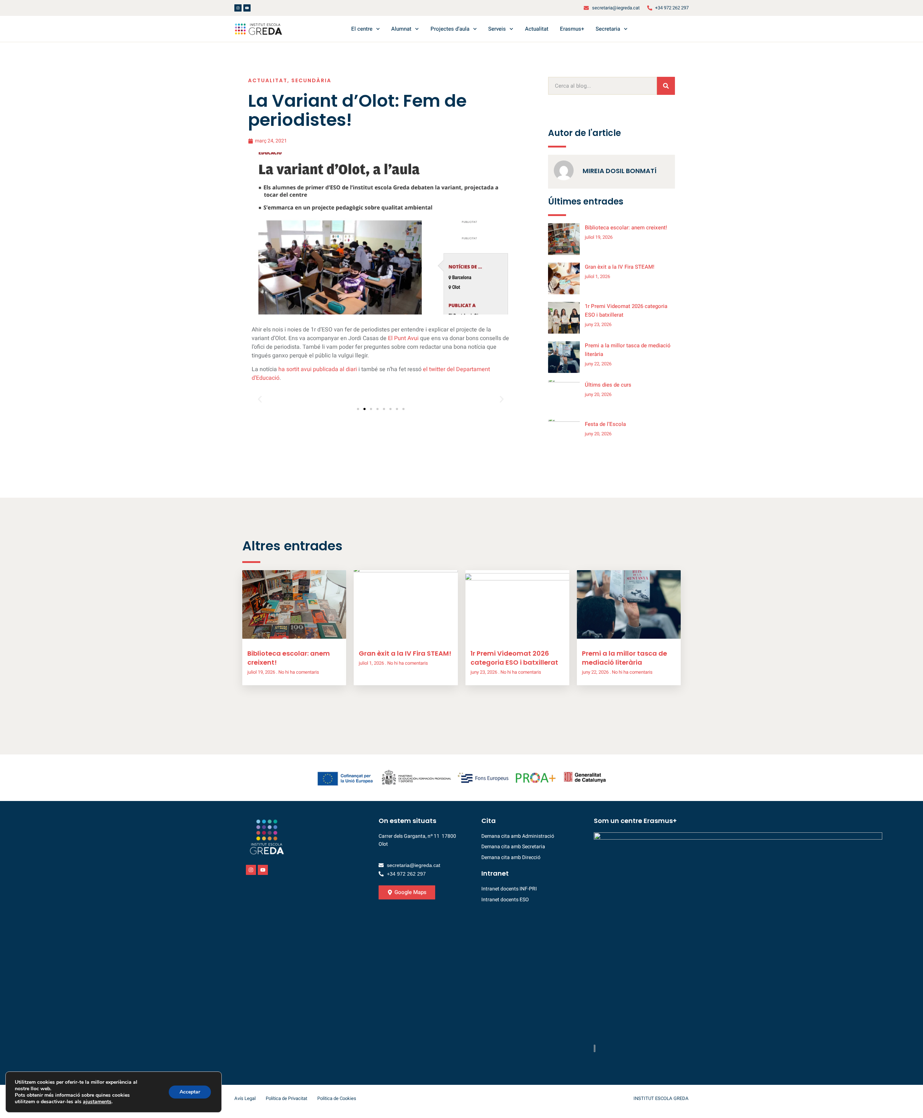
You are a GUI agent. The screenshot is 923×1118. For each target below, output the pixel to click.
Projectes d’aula (449, 29)
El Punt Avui (404, 338)
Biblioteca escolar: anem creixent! (626, 228)
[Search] (666, 86)
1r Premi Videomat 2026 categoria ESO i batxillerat (514, 658)
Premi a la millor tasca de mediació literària (624, 658)
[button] (259, 399)
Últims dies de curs (608, 385)
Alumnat (401, 29)
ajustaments (97, 1102)
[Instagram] (238, 8)
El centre (361, 29)
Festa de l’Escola (605, 424)
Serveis (497, 29)
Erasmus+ (572, 29)
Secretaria (608, 29)
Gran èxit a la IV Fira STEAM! (619, 267)
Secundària (311, 80)
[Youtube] (247, 8)
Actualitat (536, 29)
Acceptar (190, 1091)
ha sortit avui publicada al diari (317, 369)
